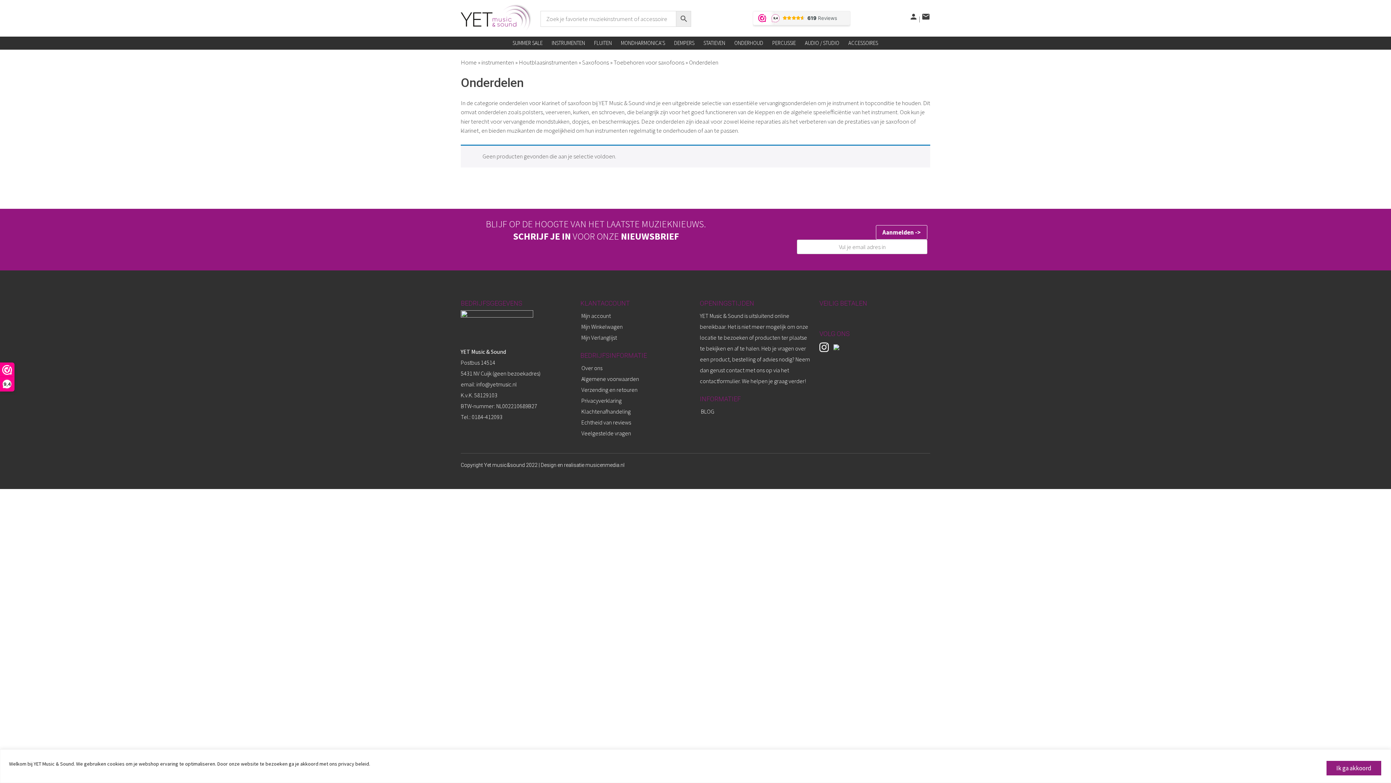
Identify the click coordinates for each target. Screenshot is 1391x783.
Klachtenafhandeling (606, 411)
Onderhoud (748, 43)
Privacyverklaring (601, 400)
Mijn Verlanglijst (599, 337)
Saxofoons (595, 62)
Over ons (591, 368)
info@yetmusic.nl (496, 384)
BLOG (707, 411)
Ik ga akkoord (1353, 768)
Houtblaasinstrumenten (548, 62)
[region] (695, 766)
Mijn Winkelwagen (602, 326)
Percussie (784, 43)
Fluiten (603, 43)
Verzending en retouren (609, 389)
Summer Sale (528, 43)
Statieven (714, 43)
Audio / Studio (822, 43)
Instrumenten (568, 43)
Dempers (684, 43)
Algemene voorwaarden (610, 378)
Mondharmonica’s (643, 43)
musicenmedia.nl (605, 465)
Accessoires (863, 43)
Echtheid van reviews (606, 422)
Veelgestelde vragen (606, 433)
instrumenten (497, 62)
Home (469, 62)
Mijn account (596, 315)
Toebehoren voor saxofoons (649, 62)
